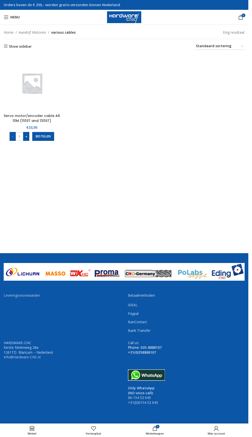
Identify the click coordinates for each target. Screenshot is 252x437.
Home (9, 32)
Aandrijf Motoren (32, 32)
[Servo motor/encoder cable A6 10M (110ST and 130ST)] (32, 83)
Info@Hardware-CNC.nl (22, 357)
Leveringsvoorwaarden (22, 295)
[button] (43, 136)
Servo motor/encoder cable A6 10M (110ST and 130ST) (32, 118)
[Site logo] (124, 17)
